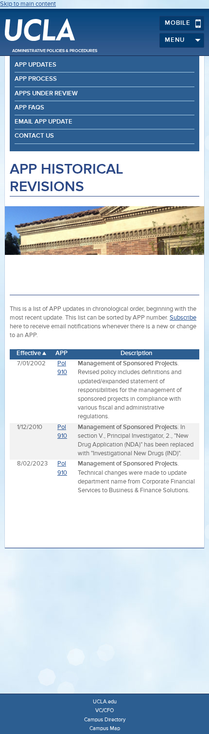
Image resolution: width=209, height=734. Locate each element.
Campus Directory (104, 719)
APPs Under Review (46, 93)
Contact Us (34, 136)
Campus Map (104, 728)
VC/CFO (104, 710)
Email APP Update (43, 122)
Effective (29, 353)
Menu (175, 40)
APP (61, 353)
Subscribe (183, 318)
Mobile (178, 23)
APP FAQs (29, 108)
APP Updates (35, 65)
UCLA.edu (105, 701)
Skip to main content (28, 4)
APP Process (36, 79)
